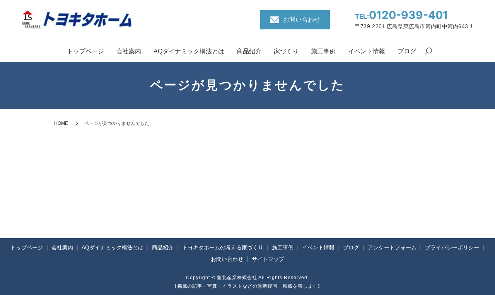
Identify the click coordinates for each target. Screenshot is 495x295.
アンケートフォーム (392, 247)
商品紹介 (249, 51)
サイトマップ (268, 259)
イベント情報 (366, 51)
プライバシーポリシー (452, 247)
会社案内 (128, 51)
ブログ (407, 51)
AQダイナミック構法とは (189, 51)
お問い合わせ (227, 259)
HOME (61, 123)
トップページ (85, 51)
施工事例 (323, 51)
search (428, 52)
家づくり (286, 51)
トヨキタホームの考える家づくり (222, 247)
